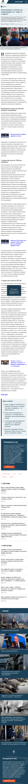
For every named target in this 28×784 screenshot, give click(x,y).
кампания (4, 476)
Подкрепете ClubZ (9, 780)
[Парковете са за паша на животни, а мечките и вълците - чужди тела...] (14, 686)
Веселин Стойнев (4, 24)
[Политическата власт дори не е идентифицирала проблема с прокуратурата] (14, 662)
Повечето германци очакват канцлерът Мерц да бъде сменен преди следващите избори (15, 431)
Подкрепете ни (9, 466)
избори (11, 476)
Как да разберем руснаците (9, 651)
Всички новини (19, 1)
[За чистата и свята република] (14, 621)
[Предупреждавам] (14, 733)
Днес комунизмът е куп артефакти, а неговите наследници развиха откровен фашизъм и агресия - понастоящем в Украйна (13, 720)
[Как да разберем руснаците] (14, 642)
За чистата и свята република (10, 630)
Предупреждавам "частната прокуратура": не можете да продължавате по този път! (14, 743)
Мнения (4, 6)
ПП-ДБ (20, 473)
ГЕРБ (14, 473)
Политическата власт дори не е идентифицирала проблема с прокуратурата (10, 673)
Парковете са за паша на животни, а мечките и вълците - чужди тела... (12, 696)
